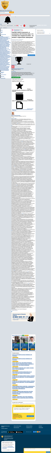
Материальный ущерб (6, 53)
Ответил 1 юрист (15, 374)
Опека (9, 59)
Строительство (2, 66)
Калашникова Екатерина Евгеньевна (17, 68)
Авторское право (5, 37)
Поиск (23, 335)
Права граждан (5, 60)
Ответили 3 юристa (15, 361)
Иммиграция (4, 47)
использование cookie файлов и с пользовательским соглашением (8, 447)
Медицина (2, 54)
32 (43, 30)
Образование (2, 59)
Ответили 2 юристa (15, 357)
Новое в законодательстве (5, 57)
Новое (16, 25)
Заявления (2, 46)
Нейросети (7, 56)
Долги (4, 43)
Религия (8, 62)
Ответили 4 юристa (15, 390)
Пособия (1, 60)
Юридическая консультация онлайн (6, 11)
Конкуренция (5, 50)
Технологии (2, 67)
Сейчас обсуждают (10, 25)
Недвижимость (2, 56)
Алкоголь (5, 38)
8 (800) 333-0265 (42, 25)
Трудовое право (6, 67)
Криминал (4, 52)
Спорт (1, 65)
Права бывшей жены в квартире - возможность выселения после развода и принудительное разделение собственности (23, 387)
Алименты (2, 38)
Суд (5, 66)
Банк (7, 39)
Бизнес (5, 40)
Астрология (5, 39)
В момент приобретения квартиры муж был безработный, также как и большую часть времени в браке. (22, 392)
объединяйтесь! (9, 10)
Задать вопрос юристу (16, 77)
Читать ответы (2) (31, 55)
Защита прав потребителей (4, 45)
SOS (24, 25)
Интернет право (7, 49)
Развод (5, 62)
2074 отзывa (13, 71)
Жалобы (8, 44)
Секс (8, 63)
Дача (10, 42)
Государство (2, 42)
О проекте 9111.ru (29, 427)
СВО (6, 63)
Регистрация (26, 335)
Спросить (16, 349)
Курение (1, 53)
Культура (7, 52)
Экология (1, 69)
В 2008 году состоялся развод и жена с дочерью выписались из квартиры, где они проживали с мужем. (23, 377)
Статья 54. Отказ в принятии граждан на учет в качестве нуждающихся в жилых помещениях (22, 109)
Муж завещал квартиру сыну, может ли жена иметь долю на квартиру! (23, 368)
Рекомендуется (13, 64)
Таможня (7, 66)
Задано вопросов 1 (17, 30)
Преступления (2, 61)
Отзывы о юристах (4, 428)
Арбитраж (8, 38)
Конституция (2, 51)
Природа (6, 61)
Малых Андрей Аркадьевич (15, 115)
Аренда (1, 39)
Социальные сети (7, 64)
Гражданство (6, 42)
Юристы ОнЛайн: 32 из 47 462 (17, 335)
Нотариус (1, 58)
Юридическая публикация (4, 70)
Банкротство (2, 40)
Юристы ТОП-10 (3, 25)
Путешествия (2, 62)
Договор (1, 43)
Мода (5, 55)
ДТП (6, 44)
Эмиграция (5, 69)
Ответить (14, 55)
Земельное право (6, 46)
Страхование (4, 65)
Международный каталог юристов (5, 426)
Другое (4, 44)
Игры (1, 47)
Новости (8, 57)
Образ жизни (5, 58)
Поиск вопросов (16, 427)
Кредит (1, 52)
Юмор (8, 69)
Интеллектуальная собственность (3, 49)
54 (11, 125)
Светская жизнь (2, 63)
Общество (6, 59)
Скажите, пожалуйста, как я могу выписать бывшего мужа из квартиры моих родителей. (22, 397)
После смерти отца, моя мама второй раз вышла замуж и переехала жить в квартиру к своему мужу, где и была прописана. (23, 364)
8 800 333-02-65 (15, 417)
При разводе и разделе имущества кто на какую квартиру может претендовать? (22, 372)
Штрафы (6, 68)
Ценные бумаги (2, 68)
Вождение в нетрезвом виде (4, 41)
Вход (1, 24)
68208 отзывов (13, 118)
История (1, 50)
